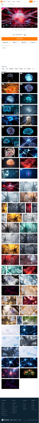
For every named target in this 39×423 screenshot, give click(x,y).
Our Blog (24, 406)
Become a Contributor (24, 408)
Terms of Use (25, 420)
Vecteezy (3, 403)
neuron (16, 68)
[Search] (34, 4)
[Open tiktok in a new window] (17, 420)
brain (3, 68)
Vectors (4, 1)
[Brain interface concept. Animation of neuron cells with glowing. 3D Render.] (10, 186)
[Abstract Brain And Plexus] (28, 109)
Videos (14, 1)
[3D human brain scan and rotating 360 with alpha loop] (28, 131)
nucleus (21, 68)
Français (32, 407)
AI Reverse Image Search (4, 411)
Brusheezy (3, 402)
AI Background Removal (4, 413)
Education (3, 407)
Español (32, 403)
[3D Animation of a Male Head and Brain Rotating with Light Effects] (10, 77)
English (32, 402)
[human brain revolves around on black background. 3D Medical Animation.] (10, 162)
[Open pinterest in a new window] (15, 420)
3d (24, 68)
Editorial (18, 1)
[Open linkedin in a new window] (14, 420)
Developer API (4, 409)
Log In (34, 1)
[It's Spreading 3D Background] (10, 152)
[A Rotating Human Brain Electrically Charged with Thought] (10, 131)
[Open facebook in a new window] (11, 420)
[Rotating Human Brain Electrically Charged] (28, 88)
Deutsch (32, 406)
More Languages (33, 409)
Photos (9, 1)
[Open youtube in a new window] (20, 420)
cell (6, 68)
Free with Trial (19, 39)
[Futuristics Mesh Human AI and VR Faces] (10, 173)
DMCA (13, 404)
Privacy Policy (30, 420)
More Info (3, 47)
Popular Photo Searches (14, 410)
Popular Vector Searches (14, 408)
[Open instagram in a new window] (12, 420)
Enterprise (3, 406)
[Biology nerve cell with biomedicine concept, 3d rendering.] (10, 330)
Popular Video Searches (14, 412)
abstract (28, 68)
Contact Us (24, 403)
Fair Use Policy (35, 420)
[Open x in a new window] (18, 420)
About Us (24, 405)
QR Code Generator (3, 415)
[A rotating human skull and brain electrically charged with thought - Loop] (28, 120)
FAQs (23, 402)
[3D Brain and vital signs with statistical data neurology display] (10, 109)
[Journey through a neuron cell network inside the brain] (28, 162)
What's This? (10, 45)
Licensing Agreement (14, 403)
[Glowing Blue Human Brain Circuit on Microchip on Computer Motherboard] (10, 120)
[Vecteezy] (1, 1)
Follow (25, 35)
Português (32, 405)
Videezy (3, 405)
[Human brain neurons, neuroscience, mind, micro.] (30, 320)
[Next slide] (35, 68)
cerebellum (11, 68)
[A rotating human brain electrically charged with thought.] (10, 88)
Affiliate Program (15, 405)
